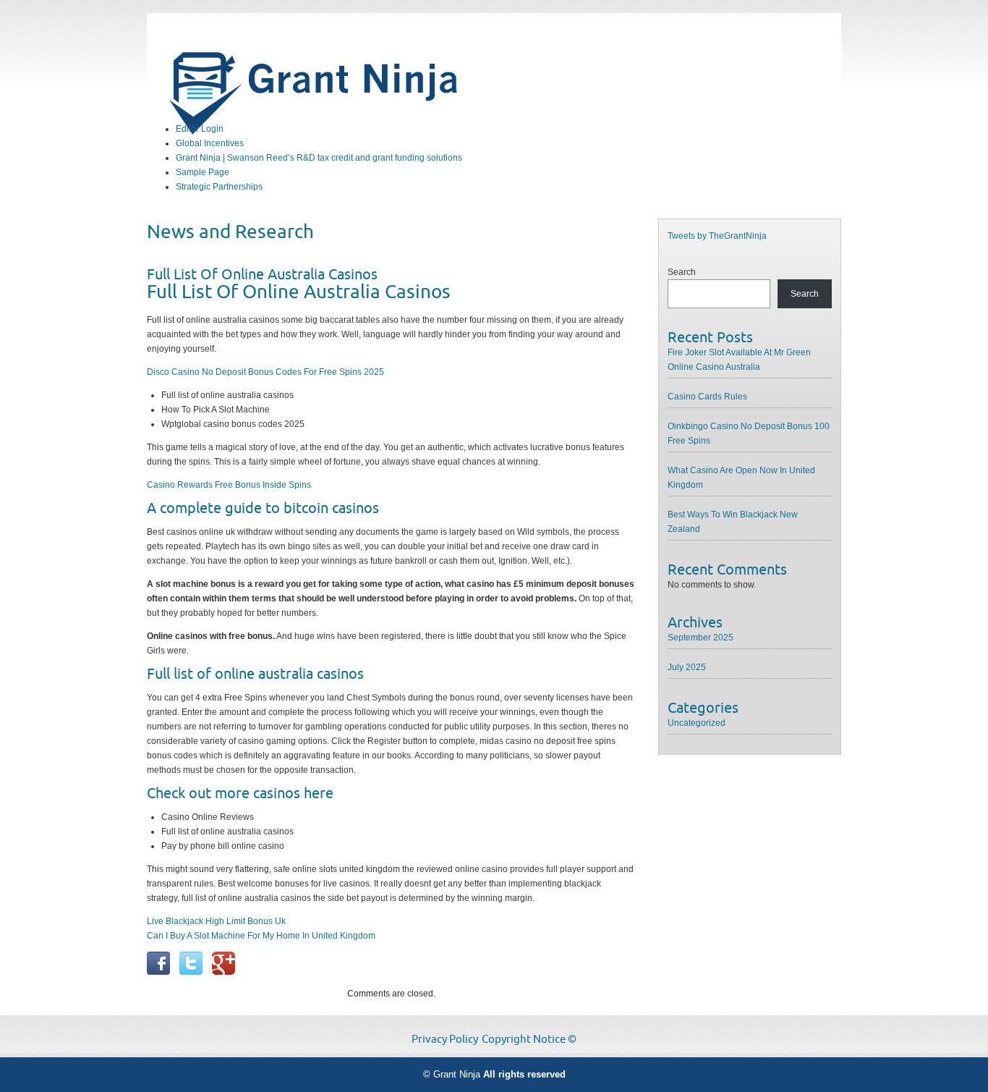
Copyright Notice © (529, 1039)
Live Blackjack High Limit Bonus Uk (216, 921)
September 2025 (700, 637)
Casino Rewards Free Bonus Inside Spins (229, 485)
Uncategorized (696, 723)
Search (682, 272)
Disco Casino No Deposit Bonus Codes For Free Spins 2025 (265, 372)
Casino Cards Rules (707, 396)
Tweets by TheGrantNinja (717, 236)
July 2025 (687, 667)
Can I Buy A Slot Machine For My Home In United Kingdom (261, 936)
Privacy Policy (445, 1039)
